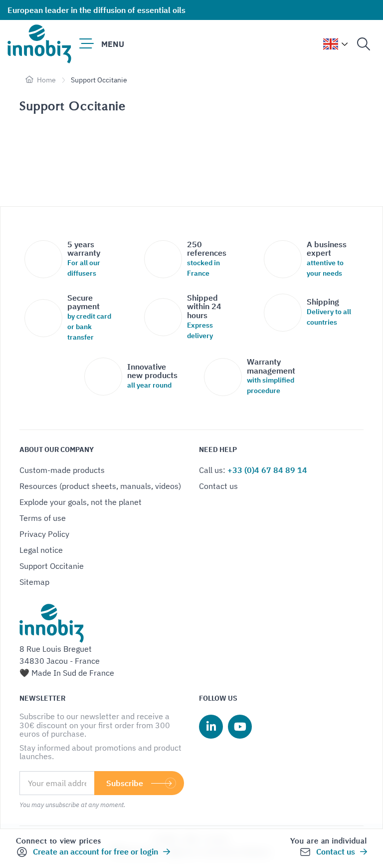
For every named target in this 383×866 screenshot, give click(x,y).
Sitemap (34, 582)
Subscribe (124, 783)
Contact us (218, 486)
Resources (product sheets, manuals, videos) (100, 486)
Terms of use (42, 518)
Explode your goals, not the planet (80, 502)
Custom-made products (62, 470)
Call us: (253, 470)
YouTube (240, 727)
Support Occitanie (51, 566)
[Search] (364, 44)
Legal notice (41, 550)
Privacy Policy (44, 534)
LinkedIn (211, 727)
